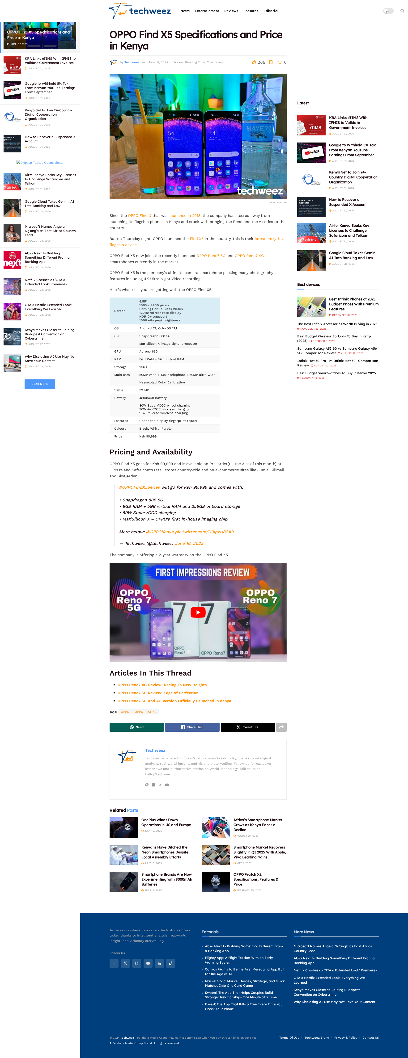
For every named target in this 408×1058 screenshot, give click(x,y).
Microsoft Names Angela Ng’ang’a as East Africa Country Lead (50, 230)
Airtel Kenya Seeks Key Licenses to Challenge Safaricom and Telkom (50, 179)
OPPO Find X (139, 215)
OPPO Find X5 (145, 712)
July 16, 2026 (153, 830)
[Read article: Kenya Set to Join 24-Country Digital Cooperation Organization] (311, 180)
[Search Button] (402, 11)
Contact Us (370, 1037)
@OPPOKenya (160, 531)
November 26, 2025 (312, 328)
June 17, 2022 (158, 62)
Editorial (271, 11)
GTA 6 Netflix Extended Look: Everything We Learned (48, 307)
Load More (40, 384)
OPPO (125, 712)
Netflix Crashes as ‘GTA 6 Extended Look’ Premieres (46, 282)
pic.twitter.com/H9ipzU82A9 (204, 531)
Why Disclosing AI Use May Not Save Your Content (50, 358)
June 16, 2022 (189, 543)
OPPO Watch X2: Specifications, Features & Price (256, 879)
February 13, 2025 (311, 377)
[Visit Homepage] (140, 11)
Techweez (132, 62)
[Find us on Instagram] (136, 963)
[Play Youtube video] (198, 612)
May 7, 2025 (243, 863)
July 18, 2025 (153, 863)
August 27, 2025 (247, 835)
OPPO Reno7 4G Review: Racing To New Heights (162, 685)
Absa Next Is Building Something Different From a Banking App (47, 257)
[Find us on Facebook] (114, 963)
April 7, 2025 (153, 890)
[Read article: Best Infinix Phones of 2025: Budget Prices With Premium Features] (311, 307)
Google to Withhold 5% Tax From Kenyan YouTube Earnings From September (50, 87)
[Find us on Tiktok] (170, 963)
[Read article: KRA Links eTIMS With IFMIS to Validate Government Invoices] (311, 125)
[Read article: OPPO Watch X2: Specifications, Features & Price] (216, 882)
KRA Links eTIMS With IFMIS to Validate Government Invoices (50, 60)
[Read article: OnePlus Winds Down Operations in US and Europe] (124, 827)
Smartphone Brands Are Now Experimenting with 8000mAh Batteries (166, 879)
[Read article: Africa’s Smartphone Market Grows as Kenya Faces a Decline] (216, 827)
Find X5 (197, 238)
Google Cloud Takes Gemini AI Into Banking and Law (49, 203)
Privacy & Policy (345, 1037)
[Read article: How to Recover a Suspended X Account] (311, 207)
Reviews (231, 11)
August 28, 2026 (343, 263)
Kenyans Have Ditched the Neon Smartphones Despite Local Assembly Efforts (164, 852)
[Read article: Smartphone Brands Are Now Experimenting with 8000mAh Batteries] (124, 882)
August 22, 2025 (324, 365)
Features (250, 11)
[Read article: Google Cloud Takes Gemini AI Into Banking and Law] (311, 260)
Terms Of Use (289, 1037)
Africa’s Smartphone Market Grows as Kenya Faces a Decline (258, 825)
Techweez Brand (317, 1037)
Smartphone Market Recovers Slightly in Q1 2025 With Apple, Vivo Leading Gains (260, 852)
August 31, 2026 (342, 133)
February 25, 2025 (248, 890)
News (185, 11)
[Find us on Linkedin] (159, 963)
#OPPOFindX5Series (139, 487)
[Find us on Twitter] (125, 963)
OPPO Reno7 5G (210, 255)
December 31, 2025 (344, 315)
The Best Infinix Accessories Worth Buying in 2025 (337, 324)
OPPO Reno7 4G (249, 255)
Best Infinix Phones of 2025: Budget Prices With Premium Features (354, 304)
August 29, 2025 (351, 353)
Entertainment (207, 11)
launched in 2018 (185, 215)
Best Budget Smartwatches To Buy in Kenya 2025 (336, 373)
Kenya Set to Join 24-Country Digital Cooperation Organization (48, 114)
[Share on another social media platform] (281, 727)
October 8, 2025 (323, 341)
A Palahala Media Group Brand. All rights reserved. (145, 1043)
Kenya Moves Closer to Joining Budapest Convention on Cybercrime (49, 334)
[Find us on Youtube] (148, 963)
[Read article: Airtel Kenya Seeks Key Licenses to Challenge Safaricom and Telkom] (311, 233)
